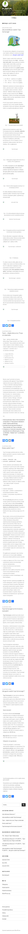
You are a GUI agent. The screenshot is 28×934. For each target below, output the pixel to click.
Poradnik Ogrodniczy (7, 910)
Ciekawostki (5, 916)
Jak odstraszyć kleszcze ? (8, 814)
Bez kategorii (5, 875)
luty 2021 (4, 862)
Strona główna (6, 906)
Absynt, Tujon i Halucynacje (12, 835)
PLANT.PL (7, 9)
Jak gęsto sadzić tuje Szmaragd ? (13, 691)
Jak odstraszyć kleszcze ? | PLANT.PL (12, 838)
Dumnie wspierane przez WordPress (11, 930)
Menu (14, 17)
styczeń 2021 (5, 866)
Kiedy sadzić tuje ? (8, 448)
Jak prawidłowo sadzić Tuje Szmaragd (11, 817)
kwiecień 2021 (6, 859)
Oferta (4, 913)
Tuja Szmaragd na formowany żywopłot (12, 826)
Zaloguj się (5, 884)
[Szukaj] (24, 804)
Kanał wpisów (5, 887)
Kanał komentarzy (6, 890)
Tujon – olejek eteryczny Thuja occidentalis (13, 820)
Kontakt (4, 919)
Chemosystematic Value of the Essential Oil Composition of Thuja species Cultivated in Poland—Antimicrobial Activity (14, 421)
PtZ (3, 835)
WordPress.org (6, 893)
